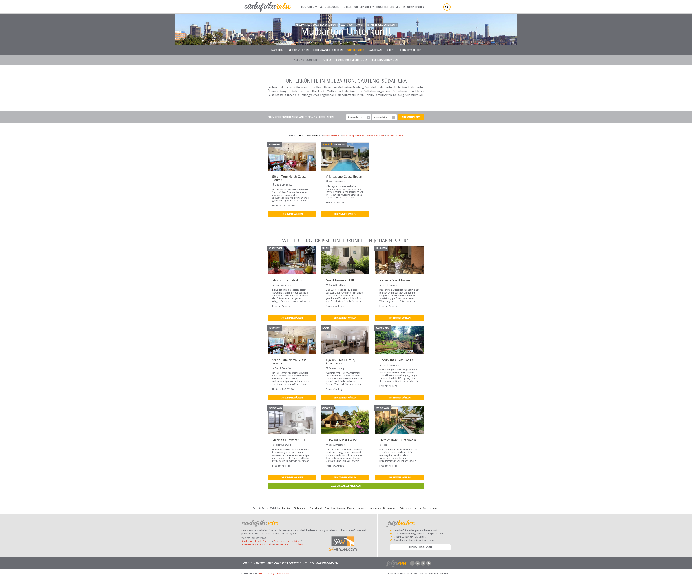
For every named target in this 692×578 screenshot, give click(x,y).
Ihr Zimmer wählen (292, 214)
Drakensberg (390, 508)
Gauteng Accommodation (287, 541)
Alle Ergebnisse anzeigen (346, 485)
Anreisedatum (368, 117)
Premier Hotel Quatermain (397, 440)
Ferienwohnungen (385, 60)
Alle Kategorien (305, 60)
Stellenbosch (300, 508)
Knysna (350, 508)
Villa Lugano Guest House (344, 176)
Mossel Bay (420, 508)
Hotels (347, 7)
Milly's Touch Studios (287, 280)
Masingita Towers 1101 (288, 440)
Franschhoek (316, 508)
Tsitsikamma (405, 508)
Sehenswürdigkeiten (328, 50)
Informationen (413, 7)
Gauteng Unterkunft (353, 25)
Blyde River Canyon (335, 508)
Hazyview (362, 508)
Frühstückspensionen (352, 60)
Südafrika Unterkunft (325, 25)
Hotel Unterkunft (331, 135)
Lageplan (375, 50)
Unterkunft (362, 7)
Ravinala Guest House (394, 280)
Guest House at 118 (340, 280)
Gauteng (276, 50)
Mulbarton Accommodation (290, 544)
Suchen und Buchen (420, 547)
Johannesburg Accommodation (257, 544)
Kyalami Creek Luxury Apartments (340, 361)
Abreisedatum (393, 117)
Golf (389, 50)
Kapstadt (286, 508)
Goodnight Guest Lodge (396, 360)
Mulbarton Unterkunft (310, 135)
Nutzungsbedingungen (278, 573)
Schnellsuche (329, 7)
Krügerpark (375, 508)
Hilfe (261, 573)
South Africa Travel (251, 541)
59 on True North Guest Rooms (289, 178)
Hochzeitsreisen (388, 7)
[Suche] (447, 7)
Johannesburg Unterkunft (382, 25)
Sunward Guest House (341, 440)
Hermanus (434, 508)
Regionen (307, 7)
